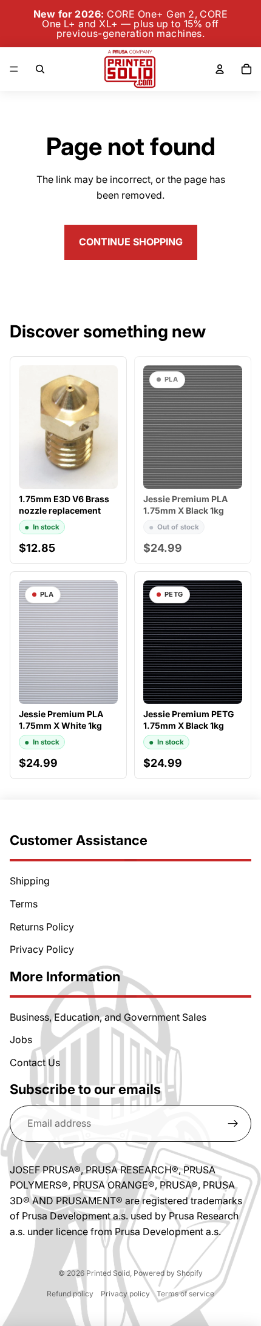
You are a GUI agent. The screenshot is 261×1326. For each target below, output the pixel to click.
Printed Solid (108, 1273)
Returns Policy (42, 927)
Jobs (21, 1039)
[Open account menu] (219, 69)
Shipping (30, 881)
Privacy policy (125, 1293)
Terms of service (185, 1293)
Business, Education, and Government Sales (108, 1017)
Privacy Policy (42, 949)
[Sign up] (233, 1123)
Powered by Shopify (168, 1273)
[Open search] (40, 69)
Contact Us (35, 1062)
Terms (24, 904)
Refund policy (70, 1293)
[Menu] (14, 69)
